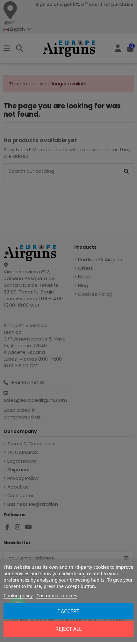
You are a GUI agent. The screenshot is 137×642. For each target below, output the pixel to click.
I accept (68, 611)
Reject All (68, 628)
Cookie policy (18, 595)
